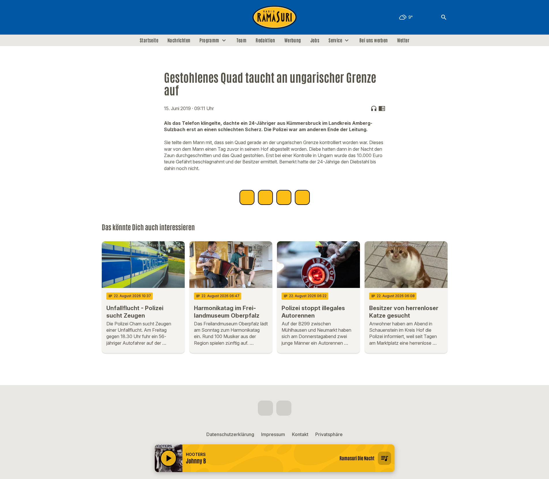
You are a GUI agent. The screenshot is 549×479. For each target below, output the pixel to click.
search (443, 17)
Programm (209, 40)
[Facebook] (107, 17)
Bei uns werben (373, 40)
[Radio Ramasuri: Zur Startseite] (274, 17)
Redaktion (265, 40)
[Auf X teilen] (265, 197)
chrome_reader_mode (381, 108)
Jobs (315, 40)
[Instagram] (119, 17)
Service (335, 40)
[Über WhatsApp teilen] (284, 197)
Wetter (403, 40)
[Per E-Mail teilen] (302, 197)
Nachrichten (178, 40)
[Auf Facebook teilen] (247, 197)
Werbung (292, 40)
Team (242, 40)
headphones (373, 108)
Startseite (149, 40)
